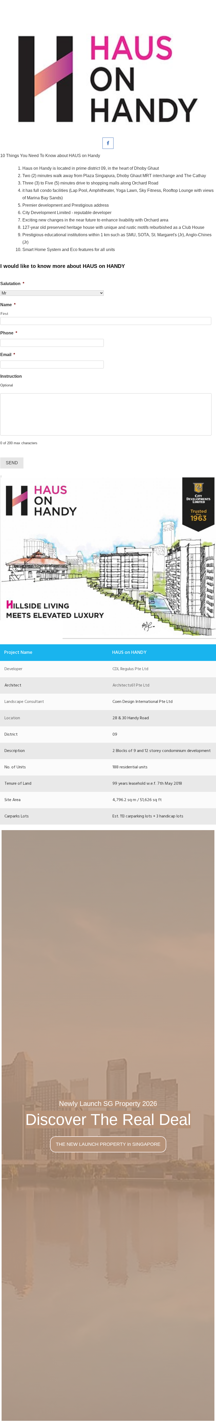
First (4, 314)
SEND (12, 463)
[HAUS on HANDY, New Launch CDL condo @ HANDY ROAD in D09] (108, 79)
